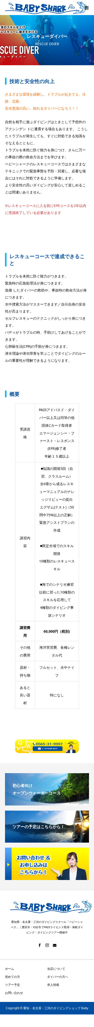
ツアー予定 (12, 985)
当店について (56, 969)
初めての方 (12, 977)
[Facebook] (39, 945)
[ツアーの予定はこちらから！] (47, 838)
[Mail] (54, 945)
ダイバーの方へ (57, 977)
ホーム (9, 969)
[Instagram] (47, 945)
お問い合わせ (14, 993)
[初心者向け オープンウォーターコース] (47, 801)
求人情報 (53, 985)
